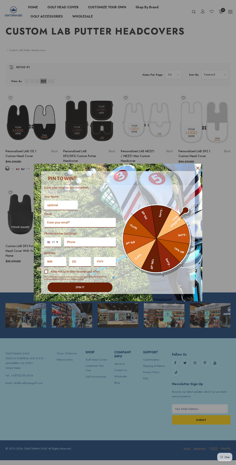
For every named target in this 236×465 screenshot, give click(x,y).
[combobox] (52, 242)
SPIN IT (80, 287)
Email (48, 214)
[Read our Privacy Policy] (113, 277)
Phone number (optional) (60, 233)
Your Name (51, 196)
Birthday (49, 253)
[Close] (197, 168)
